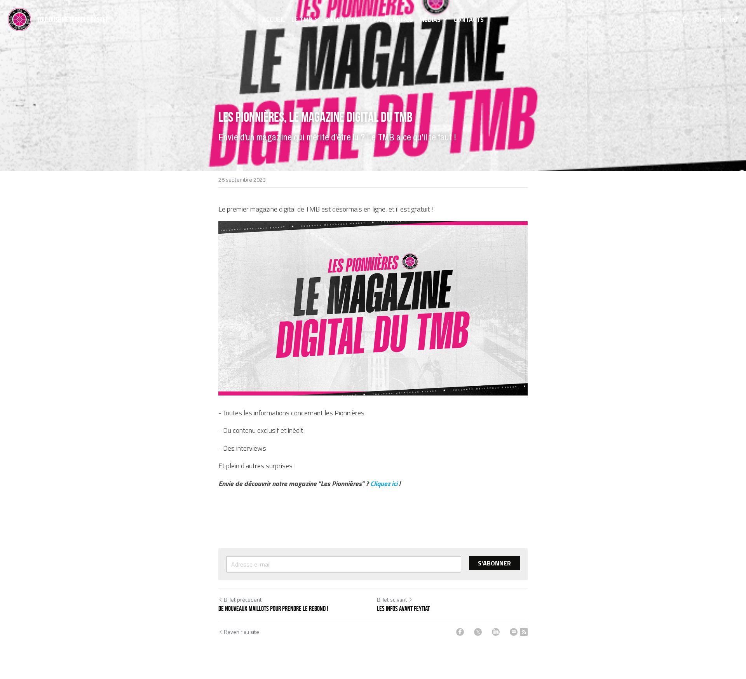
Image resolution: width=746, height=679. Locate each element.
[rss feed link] (524, 632)
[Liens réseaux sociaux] (684, 19)
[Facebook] (460, 632)
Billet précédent (243, 599)
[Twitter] (478, 632)
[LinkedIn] (496, 632)
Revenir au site (241, 632)
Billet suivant (392, 599)
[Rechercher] (672, 19)
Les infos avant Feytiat (403, 608)
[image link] (19, 19)
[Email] (514, 632)
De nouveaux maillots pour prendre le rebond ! (273, 608)
